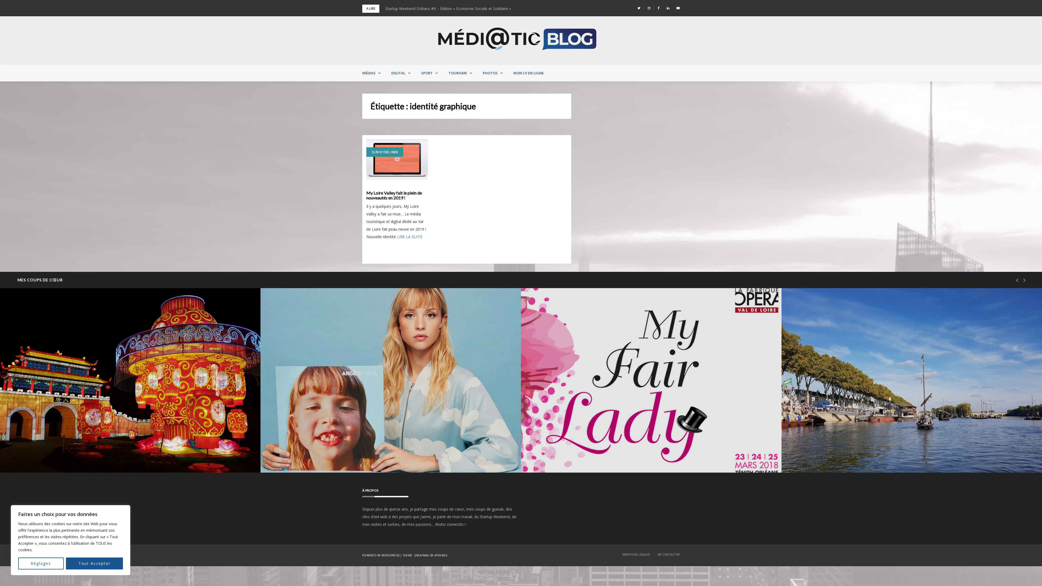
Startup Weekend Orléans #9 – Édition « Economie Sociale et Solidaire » (448, 8)
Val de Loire (32, 445)
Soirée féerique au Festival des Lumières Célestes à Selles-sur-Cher (83, 458)
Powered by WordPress (380, 555)
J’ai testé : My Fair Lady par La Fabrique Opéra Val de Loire (597, 458)
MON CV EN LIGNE (528, 73)
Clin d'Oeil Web (385, 152)
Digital (398, 73)
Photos (490, 73)
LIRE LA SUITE (409, 236)
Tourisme (458, 73)
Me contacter (669, 554)
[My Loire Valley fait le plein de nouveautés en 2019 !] (397, 159)
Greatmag (422, 555)
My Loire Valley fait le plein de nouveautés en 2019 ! (394, 195)
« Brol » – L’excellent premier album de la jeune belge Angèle (337, 458)
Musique (289, 445)
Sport (427, 73)
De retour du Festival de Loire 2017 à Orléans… (846, 458)
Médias (369, 73)
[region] (70, 540)
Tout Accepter (94, 563)
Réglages (41, 563)
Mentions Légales (636, 554)
